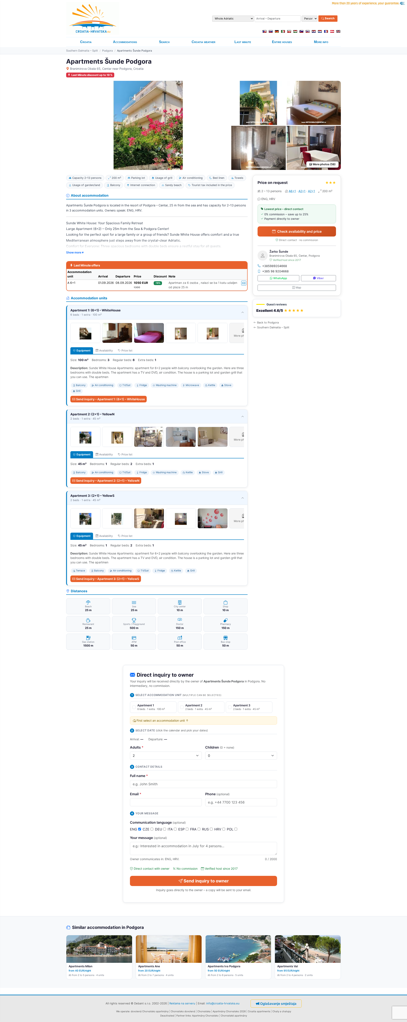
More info (321, 42)
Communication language (158, 822)
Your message (148, 838)
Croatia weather (203, 42)
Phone (217, 794)
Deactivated (167, 1015)
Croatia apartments (259, 1011)
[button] (297, 308)
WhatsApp (280, 278)
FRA (194, 829)
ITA (171, 829)
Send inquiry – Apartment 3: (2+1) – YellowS (107, 579)
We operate (123, 1011)
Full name (139, 776)
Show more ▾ (75, 252)
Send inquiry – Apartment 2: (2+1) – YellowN (107, 480)
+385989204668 (274, 266)
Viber (320, 278)
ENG (134, 829)
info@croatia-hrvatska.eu (223, 1003)
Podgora (107, 50)
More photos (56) (324, 164)
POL (230, 829)
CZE (147, 829)
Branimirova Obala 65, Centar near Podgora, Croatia (107, 68)
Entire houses (282, 42)
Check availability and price (299, 231)
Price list (126, 350)
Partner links (183, 1015)
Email (135, 794)
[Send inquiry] (243, 283)
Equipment (84, 350)
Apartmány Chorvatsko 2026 (229, 1011)
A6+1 (292, 191)
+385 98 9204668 (275, 271)
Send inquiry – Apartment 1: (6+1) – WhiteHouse (110, 399)
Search (329, 18)
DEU (159, 829)
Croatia (86, 42)
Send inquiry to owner (206, 880)
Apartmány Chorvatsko (205, 1015)
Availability (106, 350)
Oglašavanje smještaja (278, 1003)
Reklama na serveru (182, 1003)
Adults (137, 747)
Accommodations (125, 42)
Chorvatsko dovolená (183, 1011)
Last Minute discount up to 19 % (92, 75)
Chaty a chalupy (281, 1011)
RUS (206, 829)
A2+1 (301, 191)
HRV (218, 829)
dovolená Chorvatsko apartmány (150, 1011)
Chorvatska (203, 1011)
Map (298, 287)
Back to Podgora (268, 322)
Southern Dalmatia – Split (82, 50)
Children (219, 747)
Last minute (242, 42)
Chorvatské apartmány (234, 1015)
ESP (182, 829)
